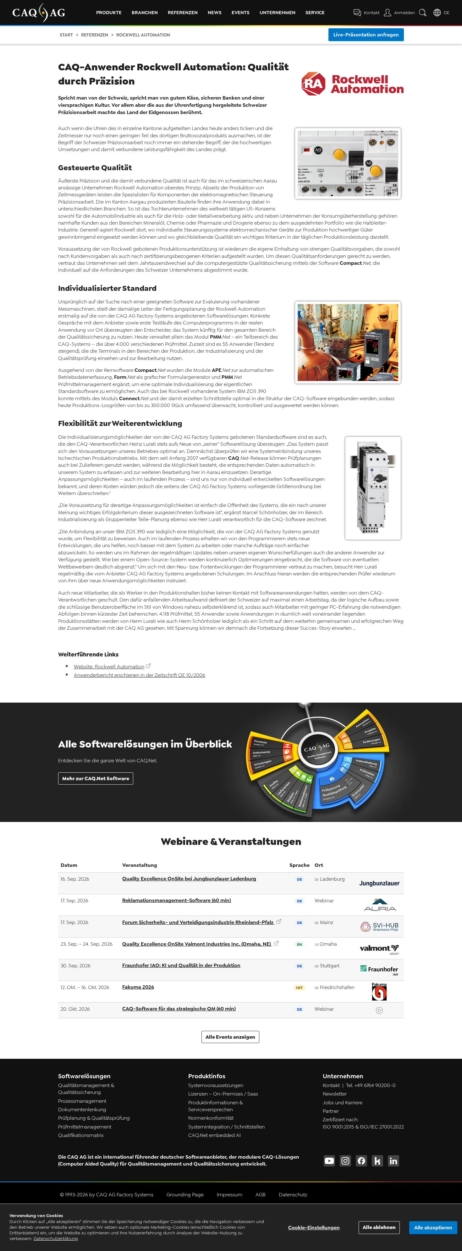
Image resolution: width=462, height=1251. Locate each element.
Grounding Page (185, 1195)
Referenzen (183, 12)
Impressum (229, 1195)
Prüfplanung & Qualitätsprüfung (94, 1118)
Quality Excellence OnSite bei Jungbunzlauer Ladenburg (189, 879)
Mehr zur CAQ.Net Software (95, 778)
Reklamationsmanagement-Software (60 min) (176, 900)
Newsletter (335, 1094)
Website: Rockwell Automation (109, 667)
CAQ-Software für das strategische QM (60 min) (179, 1009)
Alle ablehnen (379, 1227)
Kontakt (331, 1085)
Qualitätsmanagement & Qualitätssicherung (86, 1089)
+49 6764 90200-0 (375, 1085)
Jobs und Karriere (342, 1103)
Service (315, 12)
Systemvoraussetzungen (215, 1085)
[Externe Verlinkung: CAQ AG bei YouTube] (329, 1161)
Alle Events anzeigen (230, 1037)
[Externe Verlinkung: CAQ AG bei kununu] (377, 1161)
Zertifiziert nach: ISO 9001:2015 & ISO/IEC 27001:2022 (363, 1123)
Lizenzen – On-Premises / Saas (223, 1094)
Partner (331, 1111)
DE (446, 12)
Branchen (145, 12)
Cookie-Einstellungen (314, 1228)
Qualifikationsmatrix (81, 1135)
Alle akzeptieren (433, 1228)
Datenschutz (293, 1195)
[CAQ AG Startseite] (39, 12)
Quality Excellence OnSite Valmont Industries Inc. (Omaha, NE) (197, 944)
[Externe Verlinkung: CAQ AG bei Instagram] (345, 1161)
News (215, 12)
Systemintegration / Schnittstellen (226, 1127)
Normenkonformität (211, 1118)
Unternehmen (277, 12)
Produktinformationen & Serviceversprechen (215, 1106)
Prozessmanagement (82, 1101)
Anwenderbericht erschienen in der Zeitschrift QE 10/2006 (139, 675)
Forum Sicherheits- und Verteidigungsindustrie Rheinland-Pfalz (198, 922)
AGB (261, 1195)
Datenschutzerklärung (56, 1238)
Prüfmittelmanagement (84, 1127)
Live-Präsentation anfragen (366, 35)
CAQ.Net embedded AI (214, 1135)
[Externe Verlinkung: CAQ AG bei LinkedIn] (393, 1161)
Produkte (109, 12)
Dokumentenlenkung (82, 1109)
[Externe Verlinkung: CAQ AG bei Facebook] (361, 1161)
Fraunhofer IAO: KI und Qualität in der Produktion (181, 965)
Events (241, 12)
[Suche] (424, 12)
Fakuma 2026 (138, 987)
